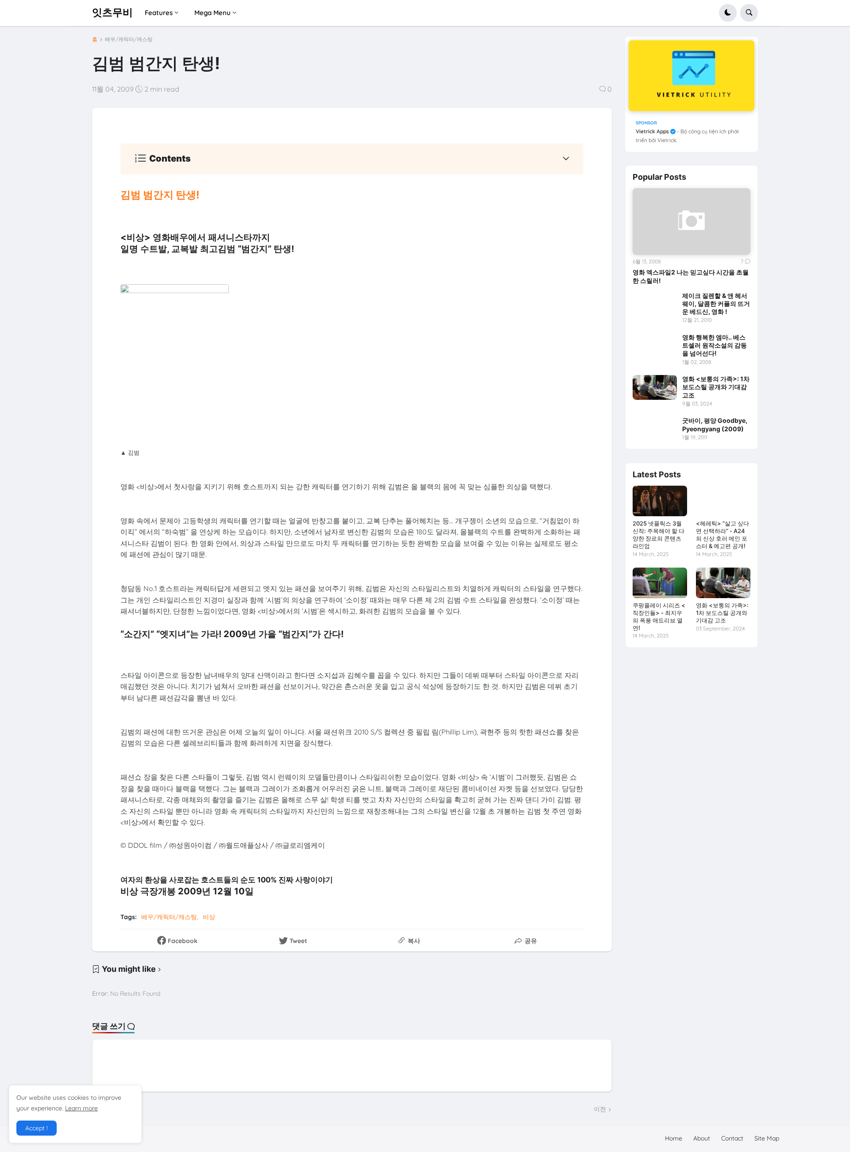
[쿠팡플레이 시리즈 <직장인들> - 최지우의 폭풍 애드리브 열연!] (660, 583)
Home (673, 1138)
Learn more (81, 1108)
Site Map (766, 1138)
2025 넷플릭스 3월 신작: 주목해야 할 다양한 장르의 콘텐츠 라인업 (658, 534)
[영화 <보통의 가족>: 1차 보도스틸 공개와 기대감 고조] (655, 387)
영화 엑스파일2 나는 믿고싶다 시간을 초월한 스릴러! (691, 276)
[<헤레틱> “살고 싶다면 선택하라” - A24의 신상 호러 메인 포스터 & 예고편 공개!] (723, 501)
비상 (209, 917)
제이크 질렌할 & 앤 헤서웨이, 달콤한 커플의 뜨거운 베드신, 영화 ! (716, 303)
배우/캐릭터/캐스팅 (129, 39)
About (701, 1138)
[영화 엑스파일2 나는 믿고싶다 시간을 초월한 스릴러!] (691, 221)
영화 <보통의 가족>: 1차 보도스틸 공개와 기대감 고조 (716, 386)
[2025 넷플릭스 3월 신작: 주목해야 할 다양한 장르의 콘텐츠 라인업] (660, 501)
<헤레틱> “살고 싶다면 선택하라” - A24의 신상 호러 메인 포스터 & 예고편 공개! (722, 534)
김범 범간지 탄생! (159, 195)
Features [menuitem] (159, 12)
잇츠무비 (112, 12)
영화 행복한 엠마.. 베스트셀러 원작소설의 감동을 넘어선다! (714, 345)
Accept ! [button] (36, 1128)
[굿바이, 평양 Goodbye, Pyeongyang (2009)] (655, 429)
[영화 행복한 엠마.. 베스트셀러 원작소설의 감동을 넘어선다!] (655, 345)
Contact (732, 1138)
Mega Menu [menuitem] (212, 12)
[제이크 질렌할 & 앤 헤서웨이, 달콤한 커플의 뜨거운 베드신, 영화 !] (655, 304)
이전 (600, 1109)
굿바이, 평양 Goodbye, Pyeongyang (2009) (714, 424)
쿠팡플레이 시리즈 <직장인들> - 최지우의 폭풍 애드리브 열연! (659, 616)
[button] (728, 13)
